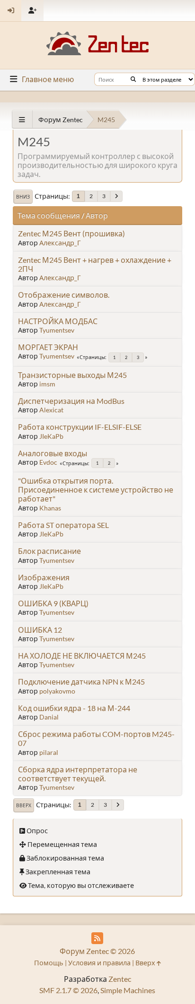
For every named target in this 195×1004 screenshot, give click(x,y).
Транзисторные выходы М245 (72, 374)
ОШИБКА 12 (40, 629)
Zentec (119, 978)
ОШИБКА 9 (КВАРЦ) (53, 603)
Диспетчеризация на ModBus (71, 400)
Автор (97, 215)
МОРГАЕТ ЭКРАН (48, 347)
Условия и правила (99, 963)
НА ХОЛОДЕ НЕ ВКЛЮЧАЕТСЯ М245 (82, 655)
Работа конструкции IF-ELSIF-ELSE (80, 426)
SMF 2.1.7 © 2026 (68, 990)
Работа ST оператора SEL (63, 524)
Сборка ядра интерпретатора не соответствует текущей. (77, 774)
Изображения (44, 577)
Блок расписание (49, 550)
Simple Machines (127, 990)
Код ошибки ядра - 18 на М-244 (74, 707)
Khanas (50, 508)
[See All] (22, 120)
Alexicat (51, 410)
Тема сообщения (49, 215)
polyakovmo (57, 691)
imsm (47, 384)
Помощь (48, 963)
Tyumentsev (56, 330)
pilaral (48, 752)
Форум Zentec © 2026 (97, 950)
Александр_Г (60, 243)
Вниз (23, 197)
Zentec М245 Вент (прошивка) (71, 233)
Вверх (23, 805)
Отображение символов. (63, 294)
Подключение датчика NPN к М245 (81, 681)
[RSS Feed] (97, 938)
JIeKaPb (51, 436)
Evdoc (48, 462)
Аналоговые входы (52, 453)
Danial (49, 717)
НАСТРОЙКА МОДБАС (58, 321)
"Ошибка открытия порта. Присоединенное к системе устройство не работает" (95, 489)
